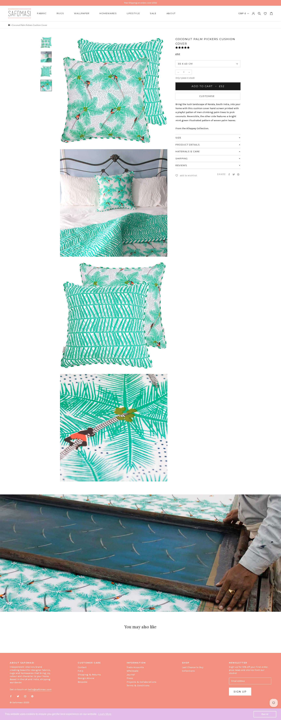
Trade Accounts (135, 667)
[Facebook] (229, 174)
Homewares (108, 13)
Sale (153, 13)
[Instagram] (25, 696)
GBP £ (242, 13)
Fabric (42, 13)
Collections (188, 670)
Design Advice (86, 678)
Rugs (60, 13)
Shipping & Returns (89, 674)
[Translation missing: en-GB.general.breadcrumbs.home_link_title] (9, 25)
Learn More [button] (104, 714)
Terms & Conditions (138, 685)
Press (130, 678)
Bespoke (82, 681)
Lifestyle (133, 13)
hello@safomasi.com (40, 689)
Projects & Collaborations (141, 681)
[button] (182, 47)
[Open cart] (271, 13)
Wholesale (132, 670)
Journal (131, 674)
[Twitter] (234, 174)
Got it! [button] (264, 714)
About (171, 13)
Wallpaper (81, 13)
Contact (82, 667)
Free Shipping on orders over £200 (140, 3)
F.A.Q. (81, 670)
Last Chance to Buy (192, 667)
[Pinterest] (238, 174)
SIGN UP (240, 691)
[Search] (259, 13)
